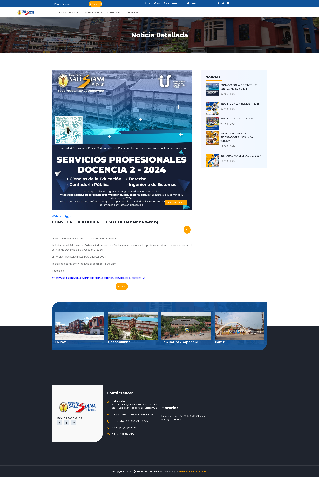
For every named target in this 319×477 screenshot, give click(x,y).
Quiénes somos (67, 12)
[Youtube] (223, 3)
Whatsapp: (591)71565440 (124, 427)
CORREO (193, 3)
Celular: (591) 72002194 (123, 434)
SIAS (149, 3)
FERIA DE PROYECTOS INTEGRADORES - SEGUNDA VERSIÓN (236, 137)
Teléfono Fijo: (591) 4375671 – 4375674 (130, 420)
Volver (121, 286)
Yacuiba (221, 342)
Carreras (112, 12)
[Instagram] (228, 3)
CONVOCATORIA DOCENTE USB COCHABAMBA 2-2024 (239, 86)
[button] (260, 332)
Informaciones (92, 12)
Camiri (166, 342)
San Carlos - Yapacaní (126, 342)
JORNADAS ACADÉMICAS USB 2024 (240, 155)
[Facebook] (219, 3)
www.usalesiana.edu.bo (193, 471)
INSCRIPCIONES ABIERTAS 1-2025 (239, 103)
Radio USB (96, 4)
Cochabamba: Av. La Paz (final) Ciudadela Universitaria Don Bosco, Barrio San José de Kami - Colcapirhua (134, 404)
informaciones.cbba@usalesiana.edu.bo (132, 414)
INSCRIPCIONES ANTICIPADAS (237, 118)
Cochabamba (66, 342)
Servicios (130, 12)
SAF (158, 3)
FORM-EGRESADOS (175, 3)
